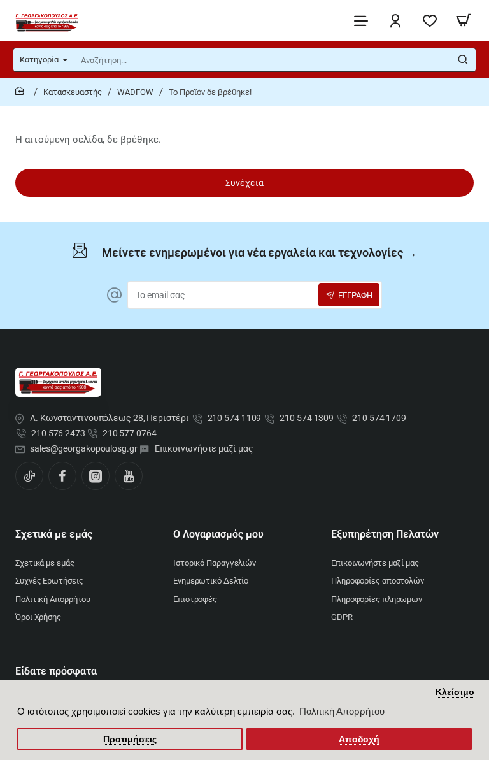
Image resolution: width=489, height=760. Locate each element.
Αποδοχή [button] (359, 739)
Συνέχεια (244, 183)
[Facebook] (62, 476)
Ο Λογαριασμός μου (218, 534)
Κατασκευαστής (72, 92)
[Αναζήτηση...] (463, 59)
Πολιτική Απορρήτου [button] (342, 711)
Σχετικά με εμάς (53, 534)
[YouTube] (129, 476)
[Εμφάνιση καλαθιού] (463, 20)
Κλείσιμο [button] (455, 692)
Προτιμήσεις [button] (130, 739)
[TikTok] (29, 476)
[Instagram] (96, 476)
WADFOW (135, 92)
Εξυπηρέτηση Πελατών (385, 534)
